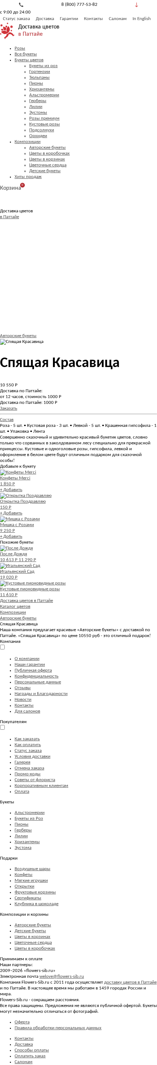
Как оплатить (28, 744)
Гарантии (69, 18)
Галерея (22, 762)
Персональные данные (38, 682)
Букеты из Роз (29, 818)
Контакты (93, 18)
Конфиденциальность (36, 676)
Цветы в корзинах (47, 159)
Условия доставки (32, 756)
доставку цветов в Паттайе (130, 982)
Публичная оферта (33, 670)
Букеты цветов (29, 60)
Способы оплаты (32, 1050)
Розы (20, 48)
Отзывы (23, 688)
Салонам (118, 18)
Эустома (23, 847)
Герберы (37, 101)
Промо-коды (28, 774)
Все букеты (26, 54)
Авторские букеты (47, 147)
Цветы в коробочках (49, 153)
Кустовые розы (44, 124)
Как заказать (27, 739)
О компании (27, 658)
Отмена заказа (29, 768)
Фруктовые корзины (35, 892)
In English (142, 18)
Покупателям (13, 721)
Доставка (45, 18)
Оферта (22, 1022)
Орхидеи (38, 136)
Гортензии (39, 71)
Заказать (8, 408)
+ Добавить (11, 489)
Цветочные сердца (47, 165)
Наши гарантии (30, 664)
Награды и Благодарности (41, 693)
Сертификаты (28, 898)
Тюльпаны (39, 77)
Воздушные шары (32, 869)
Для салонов (27, 711)
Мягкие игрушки (31, 880)
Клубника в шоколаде (36, 904)
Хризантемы (41, 89)
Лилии (35, 106)
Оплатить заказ (30, 1056)
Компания (10, 641)
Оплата (22, 791)
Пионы (36, 83)
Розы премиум (44, 118)
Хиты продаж (28, 176)
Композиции (28, 141)
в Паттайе (30, 34)
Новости (23, 699)
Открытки (24, 886)
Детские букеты (45, 171)
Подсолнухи (41, 130)
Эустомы (38, 112)
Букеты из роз (43, 65)
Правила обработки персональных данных (58, 1028)
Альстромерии (44, 95)
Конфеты (23, 874)
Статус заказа (16, 18)
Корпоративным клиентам (41, 785)
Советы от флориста (35, 779)
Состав (7, 419)
